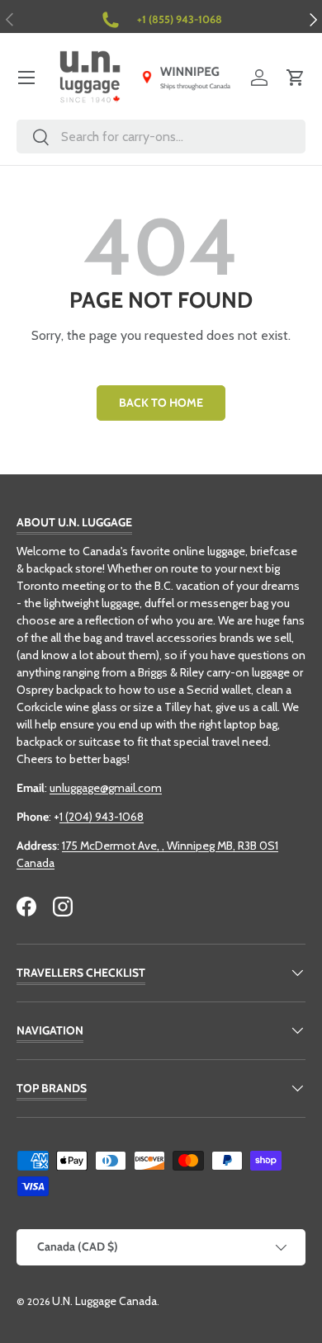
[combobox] (161, 136)
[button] (295, 77)
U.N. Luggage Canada (104, 1301)
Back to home (161, 402)
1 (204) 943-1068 (101, 816)
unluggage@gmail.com (106, 787)
